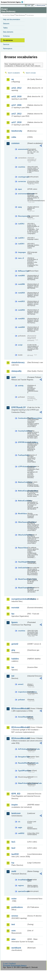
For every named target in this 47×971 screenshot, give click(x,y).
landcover (16, 813)
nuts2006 (21, 284)
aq (12, 79)
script (20, 345)
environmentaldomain (22, 194)
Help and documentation (11, 19)
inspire (14, 805)
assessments (22, 149)
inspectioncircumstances (22, 692)
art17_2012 (16, 114)
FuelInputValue (22, 455)
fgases (14, 622)
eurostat (15, 608)
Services (6, 44)
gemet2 (14, 644)
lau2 (13, 848)
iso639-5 (21, 244)
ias (12, 667)
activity (20, 386)
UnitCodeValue (22, 568)
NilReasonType (22, 271)
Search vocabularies (14, 73)
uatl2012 (21, 833)
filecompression (22, 216)
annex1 (20, 684)
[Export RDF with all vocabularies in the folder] (41, 146)
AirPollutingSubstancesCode (22, 749)
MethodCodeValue (22, 501)
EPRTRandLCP (18, 407)
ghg (13, 650)
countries (21, 167)
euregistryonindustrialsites (19, 599)
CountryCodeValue (22, 431)
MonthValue (22, 513)
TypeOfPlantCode (22, 771)
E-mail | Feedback (9, 963)
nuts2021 (21, 319)
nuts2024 (21, 327)
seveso (14, 916)
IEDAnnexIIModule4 (19, 738)
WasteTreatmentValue (22, 588)
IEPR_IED (15, 794)
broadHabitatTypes (22, 880)
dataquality (16, 371)
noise (14, 899)
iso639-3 (21, 238)
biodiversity (16, 131)
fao (12, 614)
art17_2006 (16, 105)
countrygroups (22, 177)
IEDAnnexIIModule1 (19, 708)
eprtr (13, 377)
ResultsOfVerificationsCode (22, 763)
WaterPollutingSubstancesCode (22, 783)
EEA (13, 2)
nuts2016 (21, 310)
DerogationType (22, 757)
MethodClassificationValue (22, 491)
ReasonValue (22, 548)
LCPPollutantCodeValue (22, 466)
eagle (20, 827)
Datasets (6, 23)
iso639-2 (21, 224)
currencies (22, 181)
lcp (12, 863)
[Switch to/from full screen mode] (32, 5)
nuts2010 (21, 293)
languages (22, 252)
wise (13, 939)
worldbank (16, 948)
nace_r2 (21, 258)
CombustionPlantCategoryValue (22, 418)
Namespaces (7, 48)
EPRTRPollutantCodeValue (22, 442)
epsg (20, 207)
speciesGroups (22, 891)
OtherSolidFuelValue (22, 535)
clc (19, 822)
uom (13, 931)
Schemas (6, 36)
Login (28, 5)
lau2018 (15, 854)
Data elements (8, 32)
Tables (5, 28)
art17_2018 (16, 122)
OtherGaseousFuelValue (22, 522)
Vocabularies (8, 40)
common (15, 143)
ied (12, 676)
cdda (13, 137)
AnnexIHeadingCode (22, 717)
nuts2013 (21, 301)
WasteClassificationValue (22, 579)
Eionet (12, 15)
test (13, 924)
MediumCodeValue (22, 482)
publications (17, 907)
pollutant (21, 700)
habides (15, 659)
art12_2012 (16, 88)
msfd (13, 871)
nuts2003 (21, 275)
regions (21, 885)
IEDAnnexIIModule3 (19, 727)
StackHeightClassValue (22, 562)
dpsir (20, 189)
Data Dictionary (20, 15)
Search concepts (31, 73)
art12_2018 (16, 96)
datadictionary (18, 362)
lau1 (13, 842)
